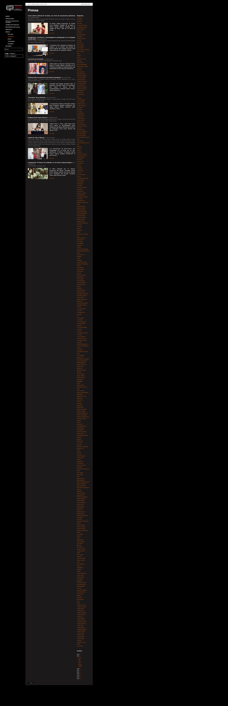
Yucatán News (80, 634)
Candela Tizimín (81, 79)
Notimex (79, 420)
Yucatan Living (80, 633)
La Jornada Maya (81, 323)
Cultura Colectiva (81, 124)
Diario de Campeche (82, 131)
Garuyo (78, 252)
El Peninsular (80, 183)
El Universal (80, 198)
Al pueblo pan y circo (82, 27)
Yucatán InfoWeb (81, 631)
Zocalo (78, 644)
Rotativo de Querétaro (82, 515)
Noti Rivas (79, 403)
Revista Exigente (81, 498)
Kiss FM (79, 306)
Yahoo (78, 601)
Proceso (79, 459)
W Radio (79, 595)
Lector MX (79, 342)
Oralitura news (80, 433)
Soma (41, 4)
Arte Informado (80, 46)
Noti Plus (79, 402)
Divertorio (79, 146)
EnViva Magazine (81, 210)
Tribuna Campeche (81, 573)
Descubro (79, 128)
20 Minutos (79, 19)
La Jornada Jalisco (81, 321)
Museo (8, 16)
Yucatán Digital (80, 618)
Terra (78, 562)
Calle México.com (81, 74)
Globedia (79, 256)
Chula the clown (81, 94)
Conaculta (79, 111)
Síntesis (79, 536)
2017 (78, 670)
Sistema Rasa (80, 539)
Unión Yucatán (80, 577)
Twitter (10, 703)
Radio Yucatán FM (81, 484)
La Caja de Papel (81, 308)
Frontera (79, 247)
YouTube (13, 703)
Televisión (11, 41)
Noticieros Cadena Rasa (83, 416)
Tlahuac (79, 566)
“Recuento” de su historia (36, 97)
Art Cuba (79, 40)
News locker (80, 400)
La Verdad (79, 334)
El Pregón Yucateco (81, 187)
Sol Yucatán (80, 543)
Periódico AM (80, 448)
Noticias (10, 34)
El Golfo (79, 165)
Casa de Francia (81, 85)
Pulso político (80, 472)
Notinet (78, 422)
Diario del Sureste (81, 135)
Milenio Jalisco (80, 385)
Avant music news (81, 59)
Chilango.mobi (80, 90)
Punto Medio (80, 474)
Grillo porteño (80, 267)
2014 (78, 675)
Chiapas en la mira (81, 88)
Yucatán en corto (81, 620)
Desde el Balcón (81, 129)
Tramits (78, 571)
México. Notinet (80, 375)
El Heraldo (79, 167)
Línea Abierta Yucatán (82, 351)
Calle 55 (79, 70)
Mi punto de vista (81, 377)
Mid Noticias (80, 379)
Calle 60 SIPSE (80, 72)
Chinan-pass (80, 92)
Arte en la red (80, 44)
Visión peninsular (81, 592)
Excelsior (79, 228)
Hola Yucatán (80, 279)
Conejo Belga (80, 113)
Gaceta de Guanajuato (82, 249)
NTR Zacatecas (80, 428)
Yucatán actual (80, 608)
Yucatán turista (80, 638)
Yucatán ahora (80, 610)
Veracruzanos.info (81, 584)
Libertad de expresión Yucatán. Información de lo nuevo (83, 346)
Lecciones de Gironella (35, 59)
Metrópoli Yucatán (81, 370)
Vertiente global (81, 586)
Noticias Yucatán (81, 411)
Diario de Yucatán (81, 133)
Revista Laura (80, 504)
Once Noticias (80, 429)
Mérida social (80, 366)
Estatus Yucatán (81, 219)
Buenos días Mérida (82, 64)
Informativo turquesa (82, 295)
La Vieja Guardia (81, 336)
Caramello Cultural (81, 83)
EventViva (79, 226)
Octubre (80, 666)
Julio (79, 663)
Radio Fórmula (80, 478)
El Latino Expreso (81, 174)
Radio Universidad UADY (83, 482)
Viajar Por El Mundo (82, 590)
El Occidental (80, 182)
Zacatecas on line (81, 642)
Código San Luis (81, 103)
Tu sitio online (80, 575)
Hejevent (79, 273)
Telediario (79, 556)
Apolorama (79, 36)
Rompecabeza (80, 513)
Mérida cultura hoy (81, 364)
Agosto (80, 664)
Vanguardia (80, 580)
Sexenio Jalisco (81, 525)
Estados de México (81, 217)
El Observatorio (80, 180)
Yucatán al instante (81, 612)
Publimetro (79, 467)
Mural (78, 388)
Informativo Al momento (82, 293)
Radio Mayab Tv (81, 480)
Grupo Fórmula (80, 269)
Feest (78, 232)
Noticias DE (80, 405)
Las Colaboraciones (82, 340)
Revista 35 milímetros (82, 497)
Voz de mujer (80, 593)
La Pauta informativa (82, 327)
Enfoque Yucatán (81, 208)
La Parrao (79, 325)
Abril (79, 659)
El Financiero (80, 163)
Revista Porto (80, 508)
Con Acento (80, 107)
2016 (78, 672)
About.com (79, 21)
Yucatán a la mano (81, 607)
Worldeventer (80, 599)
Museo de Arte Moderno (83, 392)
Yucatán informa (81, 627)
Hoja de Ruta (80, 277)
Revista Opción (80, 506)
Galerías (10, 43)
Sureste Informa (81, 551)
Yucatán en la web (81, 621)
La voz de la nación (81, 338)
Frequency (79, 245)
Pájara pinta (80, 441)
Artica (78, 53)
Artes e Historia (80, 51)
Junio (79, 661)
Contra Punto (80, 116)
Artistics (79, 57)
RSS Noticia (80, 517)
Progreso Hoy (80, 461)
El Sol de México (81, 195)
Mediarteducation (81, 362)
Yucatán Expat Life (81, 623)
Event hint (79, 224)
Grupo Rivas (80, 271)
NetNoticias (79, 398)
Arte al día (79, 42)
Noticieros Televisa (81, 418)
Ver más (52, 33)
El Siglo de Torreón (81, 193)
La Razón (79, 331)
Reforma (79, 489)
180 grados (79, 18)
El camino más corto (82, 154)
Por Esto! (79, 454)
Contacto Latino (81, 115)
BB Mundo (79, 60)
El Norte (79, 176)
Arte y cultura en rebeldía (83, 49)
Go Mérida (79, 260)
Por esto (79, 452)
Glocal (78, 258)
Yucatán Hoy (80, 625)
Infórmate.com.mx (81, 292)
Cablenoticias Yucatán (82, 66)
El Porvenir (79, 185)
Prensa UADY (80, 457)
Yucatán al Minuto (81, 614)
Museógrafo (80, 394)
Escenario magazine (82, 211)
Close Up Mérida (81, 100)
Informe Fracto (80, 297)
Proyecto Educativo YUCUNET (12, 21)
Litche (78, 353)
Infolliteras (79, 288)
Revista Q (79, 510)
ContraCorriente (81, 118)
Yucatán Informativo (81, 629)
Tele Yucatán (80, 554)
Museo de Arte (80, 390)
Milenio (78, 383)
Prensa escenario (81, 456)
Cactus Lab (79, 68)
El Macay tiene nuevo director (38, 117)
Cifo (78, 96)
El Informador (80, 170)
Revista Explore (81, 500)
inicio (29, 4)
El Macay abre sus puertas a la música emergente (44, 77)
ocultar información (85, 4)
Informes (8, 46)
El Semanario (80, 191)
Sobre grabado (80, 541)
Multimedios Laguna (82, 387)
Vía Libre (79, 588)
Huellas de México (81, 282)
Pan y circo (79, 443)
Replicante (79, 491)
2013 (78, 677)
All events (79, 33)
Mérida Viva (80, 368)
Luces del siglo (80, 355)
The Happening (80, 564)
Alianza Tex (79, 31)
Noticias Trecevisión (82, 409)
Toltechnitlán (80, 567)
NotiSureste (80, 424)
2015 (78, 673)
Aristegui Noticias (81, 38)
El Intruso (79, 172)
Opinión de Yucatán (81, 431)
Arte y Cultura (80, 47)
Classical (79, 98)
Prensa (11, 36)
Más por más (80, 357)
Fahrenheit (79, 230)
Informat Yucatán (81, 290)
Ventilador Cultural (81, 582)
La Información (80, 318)
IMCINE (79, 286)
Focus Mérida (80, 243)
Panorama (79, 444)
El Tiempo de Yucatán (82, 197)
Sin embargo (80, 534)
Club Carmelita (80, 101)
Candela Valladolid (81, 81)
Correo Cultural (80, 120)
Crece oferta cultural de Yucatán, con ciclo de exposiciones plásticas (51, 15)
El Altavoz (79, 152)
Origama (79, 439)
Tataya (78, 552)
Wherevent (79, 597)
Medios (8, 32)
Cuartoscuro (80, 122)
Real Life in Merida (81, 485)
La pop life (79, 329)
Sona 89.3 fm (80, 547)
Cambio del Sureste (81, 75)
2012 (78, 678)
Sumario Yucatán (81, 549)
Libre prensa (80, 349)
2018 (78, 668)
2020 (78, 654)
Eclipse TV (79, 148)
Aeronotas (79, 23)
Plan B (78, 450)
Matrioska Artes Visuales (83, 359)
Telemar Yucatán (81, 558)
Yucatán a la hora (81, 605)
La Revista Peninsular (82, 333)
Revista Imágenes (81, 502)
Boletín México (80, 62)
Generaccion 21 (81, 254)
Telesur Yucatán (81, 560)
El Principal (79, 189)
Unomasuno (80, 579)
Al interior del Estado (82, 25)
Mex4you (79, 372)
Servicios (9, 29)
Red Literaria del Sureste (83, 487)
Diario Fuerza (80, 141)
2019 (45, 4)
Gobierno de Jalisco (82, 262)
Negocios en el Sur (81, 396)
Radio (9, 39)
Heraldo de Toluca (81, 275)
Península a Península (82, 446)
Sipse (78, 538)
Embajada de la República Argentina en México (82, 202)
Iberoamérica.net (81, 284)
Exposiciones (10, 18)
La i (78, 316)
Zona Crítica (80, 646)
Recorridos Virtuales (13, 27)
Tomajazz (79, 569)
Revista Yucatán (81, 511)
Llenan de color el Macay (36, 137)
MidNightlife (80, 381)
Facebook (7, 703)
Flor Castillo (80, 241)
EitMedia (79, 150)
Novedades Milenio (81, 426)
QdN (78, 476)
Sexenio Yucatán (81, 526)
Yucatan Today (80, 636)
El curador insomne (81, 156)
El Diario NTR (80, 161)
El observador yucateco (82, 178)
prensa (37, 4)
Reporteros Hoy (81, 495)
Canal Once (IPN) (81, 77)
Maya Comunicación (82, 361)
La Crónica (79, 310)
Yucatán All (79, 616)
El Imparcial (80, 169)
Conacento (79, 109)
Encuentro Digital (81, 206)
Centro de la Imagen (82, 87)
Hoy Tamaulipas (81, 280)
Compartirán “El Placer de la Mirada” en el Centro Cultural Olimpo (50, 162)
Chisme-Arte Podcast (12, 24)
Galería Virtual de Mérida (83, 251)
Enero (79, 658)
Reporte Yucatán (81, 493)
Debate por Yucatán (82, 126)
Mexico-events (80, 374)
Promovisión (80, 463)
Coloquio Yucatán (81, 105)
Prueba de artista (81, 465)
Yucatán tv (79, 640)
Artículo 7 (79, 55)
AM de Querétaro (81, 34)
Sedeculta (79, 519)
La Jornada (79, 320)
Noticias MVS (80, 407)
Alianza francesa (81, 29)
